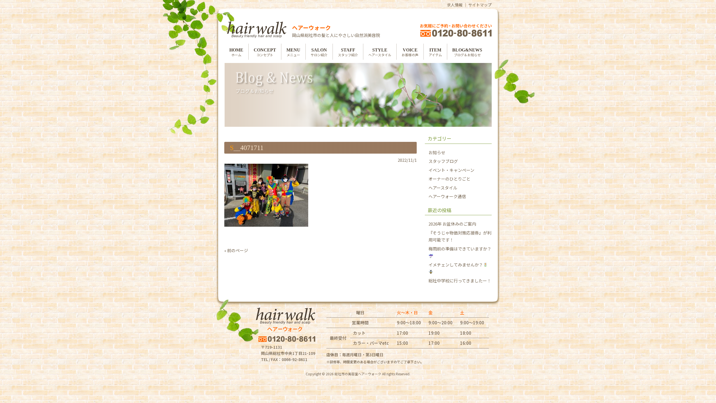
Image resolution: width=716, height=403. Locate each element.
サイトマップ (480, 5)
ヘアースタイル (442, 188)
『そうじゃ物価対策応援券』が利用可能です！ (459, 236)
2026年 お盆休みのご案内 (452, 224)
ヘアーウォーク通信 (447, 196)
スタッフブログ (443, 161)
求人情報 (455, 5)
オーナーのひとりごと (449, 179)
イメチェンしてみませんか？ (455, 265)
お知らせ (436, 152)
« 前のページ (236, 250)
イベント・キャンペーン (451, 170)
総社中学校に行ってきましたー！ (459, 280)
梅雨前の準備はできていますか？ (459, 249)
